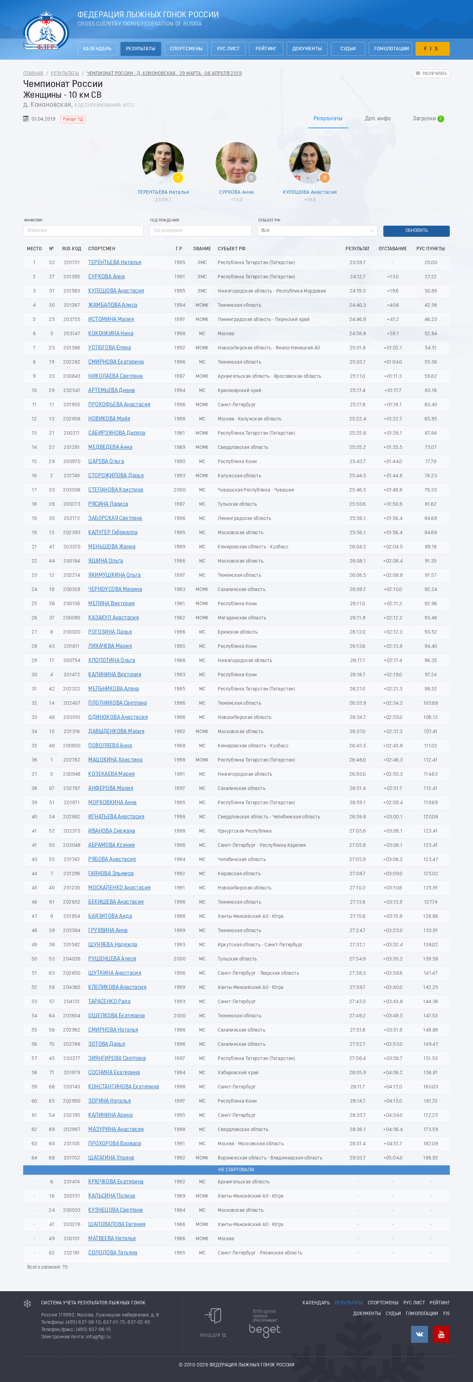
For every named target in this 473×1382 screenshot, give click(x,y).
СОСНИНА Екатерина (114, 1073)
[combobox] (317, 230)
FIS (432, 49)
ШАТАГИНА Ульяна (111, 1158)
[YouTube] (441, 1334)
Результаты (140, 49)
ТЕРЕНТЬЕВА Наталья (163, 192)
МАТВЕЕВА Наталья (112, 1239)
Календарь (97, 49)
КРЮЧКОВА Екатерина (115, 1182)
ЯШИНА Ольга (105, 561)
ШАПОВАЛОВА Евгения (116, 1224)
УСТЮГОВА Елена (109, 348)
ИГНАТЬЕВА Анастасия (116, 817)
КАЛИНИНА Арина (110, 1115)
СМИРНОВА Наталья (113, 1030)
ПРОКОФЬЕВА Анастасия (119, 405)
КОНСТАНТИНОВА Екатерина (123, 1087)
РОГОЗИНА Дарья (110, 632)
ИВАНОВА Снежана (111, 831)
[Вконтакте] (419, 1334)
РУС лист (228, 49)
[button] (247, 228)
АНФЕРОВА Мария (110, 788)
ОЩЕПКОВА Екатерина (116, 1016)
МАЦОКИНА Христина (115, 760)
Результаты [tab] (328, 119)
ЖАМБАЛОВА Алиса (112, 305)
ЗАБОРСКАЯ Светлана (115, 518)
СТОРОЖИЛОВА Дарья (116, 476)
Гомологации (391, 49)
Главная (33, 73)
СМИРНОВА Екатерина (116, 362)
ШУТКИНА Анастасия (114, 973)
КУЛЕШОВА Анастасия (310, 192)
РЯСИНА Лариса (108, 504)
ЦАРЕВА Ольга (106, 461)
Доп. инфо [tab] (378, 119)
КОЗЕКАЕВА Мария (111, 774)
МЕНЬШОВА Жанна (111, 547)
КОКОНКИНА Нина (110, 334)
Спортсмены (186, 49)
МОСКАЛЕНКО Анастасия (119, 888)
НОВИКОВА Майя (109, 419)
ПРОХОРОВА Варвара (114, 1144)
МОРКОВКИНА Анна (112, 803)
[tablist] (236, 118)
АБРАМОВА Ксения (111, 845)
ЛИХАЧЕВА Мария (110, 646)
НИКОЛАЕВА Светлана (115, 376)
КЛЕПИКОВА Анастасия (117, 987)
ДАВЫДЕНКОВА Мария (116, 732)
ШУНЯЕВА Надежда (112, 945)
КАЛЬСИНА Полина (111, 1196)
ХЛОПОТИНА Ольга (111, 660)
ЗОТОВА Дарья (106, 1044)
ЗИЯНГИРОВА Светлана (117, 1058)
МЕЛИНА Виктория (111, 604)
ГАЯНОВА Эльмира (111, 874)
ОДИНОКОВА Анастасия (118, 717)
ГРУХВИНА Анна (107, 930)
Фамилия (33, 221)
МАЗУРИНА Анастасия (116, 1129)
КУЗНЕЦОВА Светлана (115, 1210)
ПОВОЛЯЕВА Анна (110, 746)
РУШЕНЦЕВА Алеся (112, 959)
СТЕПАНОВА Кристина (115, 490)
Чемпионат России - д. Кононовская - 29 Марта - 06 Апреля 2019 (164, 73)
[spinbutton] (200, 231)
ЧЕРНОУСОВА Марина (115, 589)
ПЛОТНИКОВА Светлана (117, 703)
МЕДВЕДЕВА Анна (110, 447)
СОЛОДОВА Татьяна (112, 1253)
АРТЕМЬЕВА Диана (111, 390)
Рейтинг (266, 49)
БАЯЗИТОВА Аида (110, 916)
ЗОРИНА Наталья (109, 1101)
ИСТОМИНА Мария (111, 319)
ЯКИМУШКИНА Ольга (114, 575)
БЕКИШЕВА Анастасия (116, 902)
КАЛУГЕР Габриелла (112, 533)
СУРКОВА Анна (236, 192)
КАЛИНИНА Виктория (114, 675)
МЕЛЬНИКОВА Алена (113, 689)
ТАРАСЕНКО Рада (109, 1002)
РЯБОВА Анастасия (112, 859)
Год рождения (164, 221)
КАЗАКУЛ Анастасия (113, 618)
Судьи (348, 49)
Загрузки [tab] (427, 119)
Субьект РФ (269, 221)
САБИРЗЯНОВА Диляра (116, 433)
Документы (307, 49)
